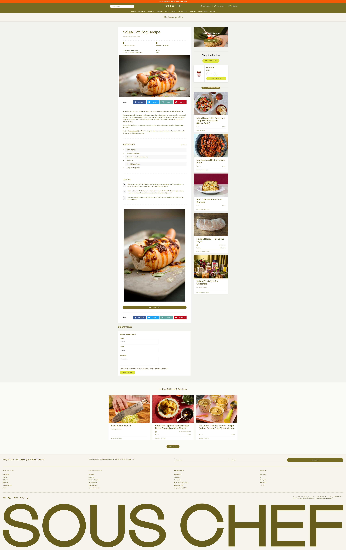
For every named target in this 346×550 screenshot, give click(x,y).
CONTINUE (190, 285)
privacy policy (200, 290)
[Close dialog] (205, 254)
